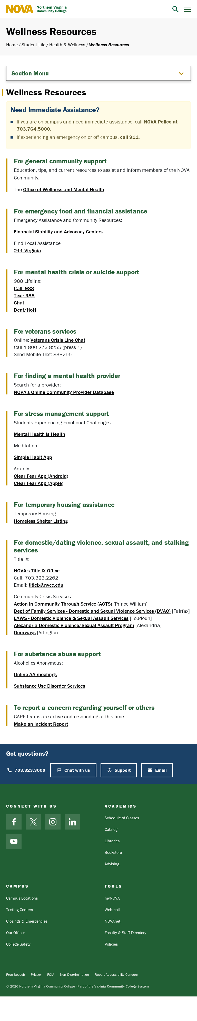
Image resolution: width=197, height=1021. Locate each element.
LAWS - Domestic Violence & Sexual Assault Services (71, 618)
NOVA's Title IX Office (37, 570)
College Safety (18, 944)
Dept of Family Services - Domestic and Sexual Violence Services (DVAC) (92, 611)
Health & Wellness (67, 45)
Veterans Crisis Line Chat (58, 340)
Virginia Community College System (121, 986)
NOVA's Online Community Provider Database (64, 392)
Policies (111, 944)
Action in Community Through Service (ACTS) (63, 603)
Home (12, 45)
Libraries (112, 840)
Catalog (111, 829)
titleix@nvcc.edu (46, 585)
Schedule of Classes (122, 817)
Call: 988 (24, 288)
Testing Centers (19, 909)
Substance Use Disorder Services (49, 686)
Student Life (33, 45)
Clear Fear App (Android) (41, 476)
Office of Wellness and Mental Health (63, 189)
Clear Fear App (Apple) (38, 483)
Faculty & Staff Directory (125, 932)
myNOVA (112, 898)
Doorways (25, 632)
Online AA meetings (35, 674)
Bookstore (113, 852)
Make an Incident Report (41, 724)
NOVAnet (112, 921)
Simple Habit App (33, 457)
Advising (112, 863)
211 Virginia (27, 250)
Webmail (112, 909)
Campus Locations (22, 898)
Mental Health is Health (39, 434)
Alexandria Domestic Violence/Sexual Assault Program (74, 625)
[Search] (175, 9)
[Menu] (187, 9)
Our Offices (15, 932)
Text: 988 (24, 295)
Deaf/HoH (25, 310)
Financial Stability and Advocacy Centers (58, 231)
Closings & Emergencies (26, 921)
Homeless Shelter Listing (41, 521)
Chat (19, 302)
